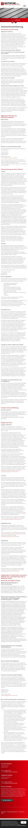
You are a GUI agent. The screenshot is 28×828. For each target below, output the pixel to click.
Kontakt (11, 20)
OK (23, 822)
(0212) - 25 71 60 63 (8, 781)
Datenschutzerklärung (12, 811)
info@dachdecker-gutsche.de (10, 157)
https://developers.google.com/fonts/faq (12, 533)
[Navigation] (24, 4)
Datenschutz (17, 20)
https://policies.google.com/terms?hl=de (9, 471)
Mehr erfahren (8, 800)
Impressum (3, 811)
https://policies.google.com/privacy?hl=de (10, 470)
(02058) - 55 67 (8, 770)
